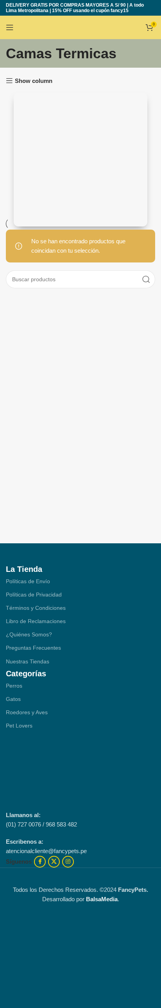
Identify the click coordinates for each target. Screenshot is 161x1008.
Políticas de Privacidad (34, 594)
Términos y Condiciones (36, 608)
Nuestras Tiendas (27, 661)
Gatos (13, 699)
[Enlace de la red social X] (54, 862)
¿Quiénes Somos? (29, 634)
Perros (14, 686)
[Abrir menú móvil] (10, 27)
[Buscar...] (146, 279)
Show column (33, 80)
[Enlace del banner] (80, 159)
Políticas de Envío (28, 581)
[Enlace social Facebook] (40, 862)
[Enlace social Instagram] (68, 862)
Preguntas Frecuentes (33, 648)
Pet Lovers (19, 725)
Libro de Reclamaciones (36, 621)
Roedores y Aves (27, 712)
